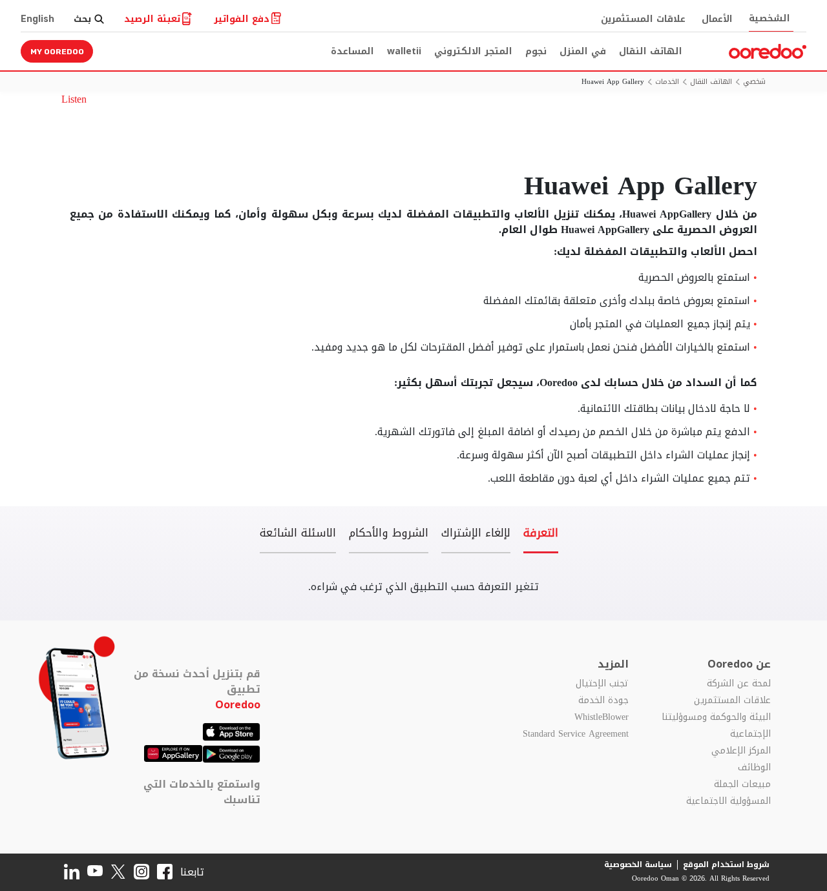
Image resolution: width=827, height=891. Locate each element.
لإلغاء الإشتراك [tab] (475, 534)
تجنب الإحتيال (602, 683)
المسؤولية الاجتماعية (728, 801)
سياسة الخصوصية (638, 864)
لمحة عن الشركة (739, 683)
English (37, 19)
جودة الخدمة (603, 700)
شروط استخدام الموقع (726, 864)
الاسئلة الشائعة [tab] (298, 534)
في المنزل (583, 51)
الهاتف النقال (650, 51)
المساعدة (352, 51)
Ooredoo (237, 705)
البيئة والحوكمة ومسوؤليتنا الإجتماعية (716, 725)
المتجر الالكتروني (473, 51)
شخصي (754, 82)
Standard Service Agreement (576, 734)
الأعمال (717, 19)
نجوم (536, 51)
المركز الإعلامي (741, 750)
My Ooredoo (57, 51)
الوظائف (754, 767)
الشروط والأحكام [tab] (388, 534)
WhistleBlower (601, 717)
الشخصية (769, 18)
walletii (404, 51)
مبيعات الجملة (742, 784)
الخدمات (667, 82)
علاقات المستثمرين (643, 19)
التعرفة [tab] (540, 534)
